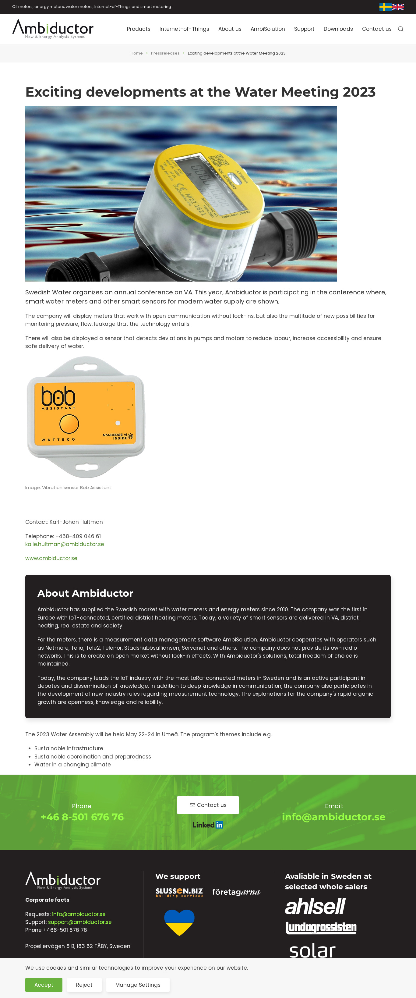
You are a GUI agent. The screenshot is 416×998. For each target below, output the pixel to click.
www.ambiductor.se (51, 558)
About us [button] (229, 29)
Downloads (338, 29)
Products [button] (138, 29)
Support (304, 29)
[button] (401, 29)
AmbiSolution (268, 29)
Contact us (377, 29)
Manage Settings (137, 985)
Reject (84, 985)
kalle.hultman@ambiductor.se (64, 544)
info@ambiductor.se (334, 817)
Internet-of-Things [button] (184, 29)
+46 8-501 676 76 (82, 817)
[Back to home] (53, 29)
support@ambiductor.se (80, 922)
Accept (43, 985)
